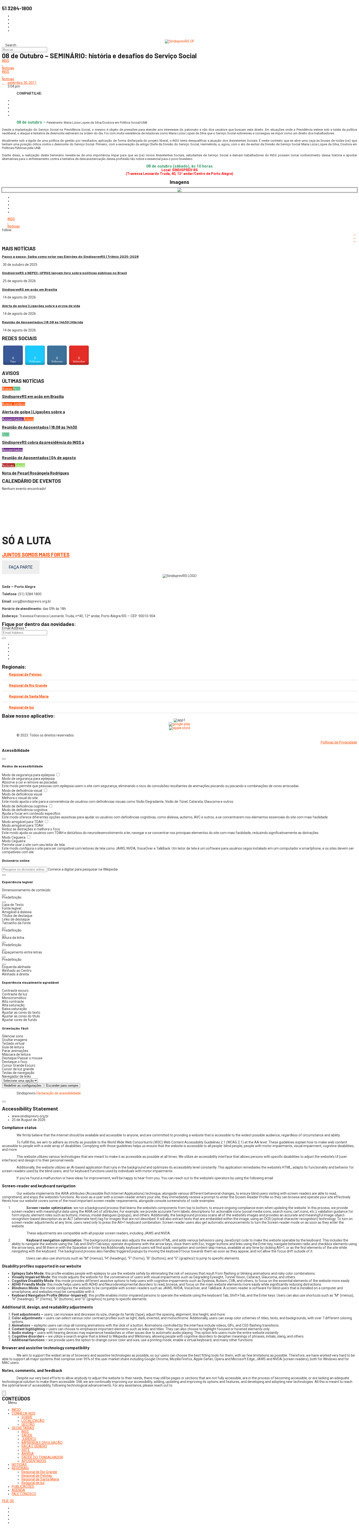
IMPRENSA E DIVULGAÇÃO (42, 1443)
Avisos (7, 389)
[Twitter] (13, 651)
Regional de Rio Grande (28, 685)
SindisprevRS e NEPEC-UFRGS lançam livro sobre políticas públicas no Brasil (64, 273)
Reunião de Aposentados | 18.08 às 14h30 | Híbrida (42, 322)
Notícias (8, 68)
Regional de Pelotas (25, 674)
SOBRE (26, 1417)
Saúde (20, 465)
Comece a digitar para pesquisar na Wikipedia (83, 869)
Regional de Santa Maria (29, 696)
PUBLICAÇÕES (23, 1486)
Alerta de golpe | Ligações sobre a (33, 411)
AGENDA (18, 1490)
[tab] (179, 674)
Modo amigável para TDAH (23, 822)
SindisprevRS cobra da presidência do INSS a (43, 442)
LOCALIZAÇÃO (32, 1421)
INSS (5, 61)
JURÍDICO (28, 1439)
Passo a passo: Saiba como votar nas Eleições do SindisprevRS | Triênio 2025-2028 (70, 256)
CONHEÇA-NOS (23, 1413)
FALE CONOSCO (24, 1494)
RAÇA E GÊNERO (34, 1446)
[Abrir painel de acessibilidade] (4, 1393)
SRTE (25, 1450)
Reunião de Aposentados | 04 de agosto (39, 457)
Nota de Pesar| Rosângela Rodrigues (35, 473)
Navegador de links (16, 1076)
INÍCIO (16, 1410)
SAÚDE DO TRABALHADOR (42, 1457)
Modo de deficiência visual (22, 791)
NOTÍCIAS (19, 1465)
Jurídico (19, 404)
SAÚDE (26, 1435)
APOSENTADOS (33, 1461)
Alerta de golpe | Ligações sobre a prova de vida (41, 306)
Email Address (14, 628)
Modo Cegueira (14, 837)
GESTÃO (28, 1424)
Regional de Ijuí (21, 707)
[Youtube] (13, 655)
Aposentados (12, 419)
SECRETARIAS (23, 1428)
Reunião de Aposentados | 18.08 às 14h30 (39, 427)
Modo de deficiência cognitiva (25, 806)
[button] (4, 875)
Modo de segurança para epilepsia (28, 775)
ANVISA (27, 1454)
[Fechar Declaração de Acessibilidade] (4, 1101)
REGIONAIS (20, 1468)
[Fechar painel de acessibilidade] (4, 759)
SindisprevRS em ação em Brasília (29, 289)
